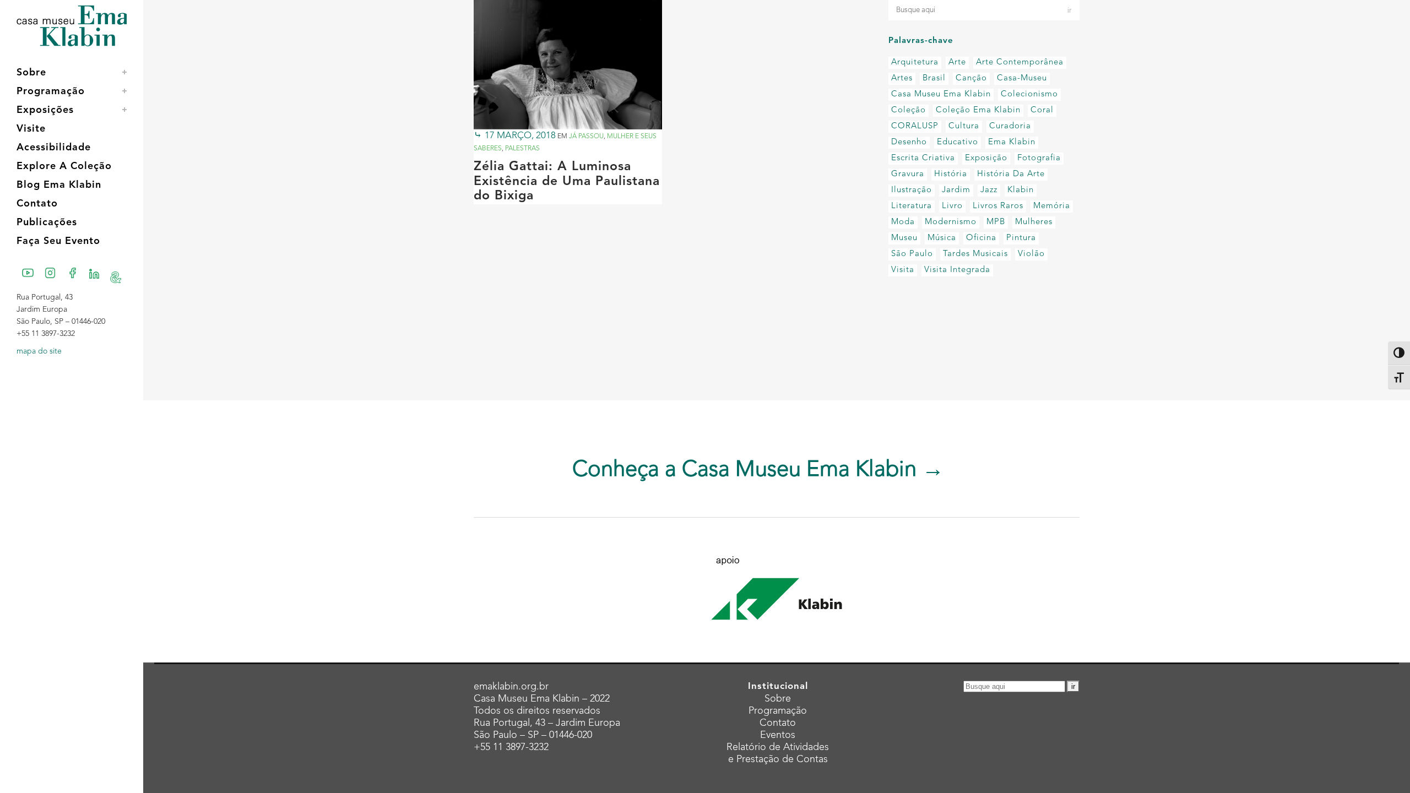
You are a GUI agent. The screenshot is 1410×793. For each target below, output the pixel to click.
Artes (902, 78)
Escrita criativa (923, 158)
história (950, 174)
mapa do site (39, 351)
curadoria (1010, 126)
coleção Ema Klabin (978, 110)
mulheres (1034, 222)
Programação (778, 711)
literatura (911, 206)
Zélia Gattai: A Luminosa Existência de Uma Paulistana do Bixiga (567, 182)
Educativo (957, 142)
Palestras (522, 148)
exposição (986, 158)
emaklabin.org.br (511, 687)
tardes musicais (975, 254)
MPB (995, 222)
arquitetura (915, 62)
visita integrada (957, 270)
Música (942, 238)
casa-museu (1022, 78)
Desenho (909, 142)
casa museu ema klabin (941, 94)
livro (952, 206)
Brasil (934, 78)
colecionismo (1029, 94)
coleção (908, 110)
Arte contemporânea (1020, 62)
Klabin (1020, 190)
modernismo (951, 222)
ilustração (911, 190)
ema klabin (1011, 142)
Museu (904, 238)
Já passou (586, 136)
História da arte (1011, 174)
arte (957, 62)
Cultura (963, 126)
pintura (1021, 238)
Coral (1042, 110)
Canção (971, 78)
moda (903, 222)
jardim (956, 190)
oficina (981, 238)
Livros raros (998, 206)
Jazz (988, 190)
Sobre (777, 699)
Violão (1031, 254)
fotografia (1039, 158)
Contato (778, 723)
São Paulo (912, 254)
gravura (907, 174)
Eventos (777, 735)
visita (902, 270)
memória (1051, 206)
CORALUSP (915, 126)
